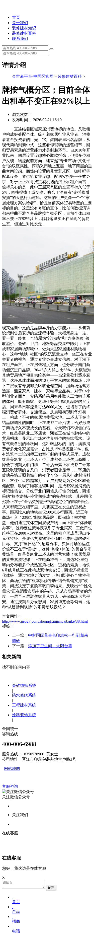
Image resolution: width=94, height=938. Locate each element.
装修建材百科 (24, 33)
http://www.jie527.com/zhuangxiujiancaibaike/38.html (45, 621)
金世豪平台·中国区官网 (32, 76)
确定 (51, 888)
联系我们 (20, 38)
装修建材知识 (24, 28)
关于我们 (20, 23)
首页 (16, 17)
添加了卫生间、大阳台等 (50, 646)
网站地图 (12, 768)
